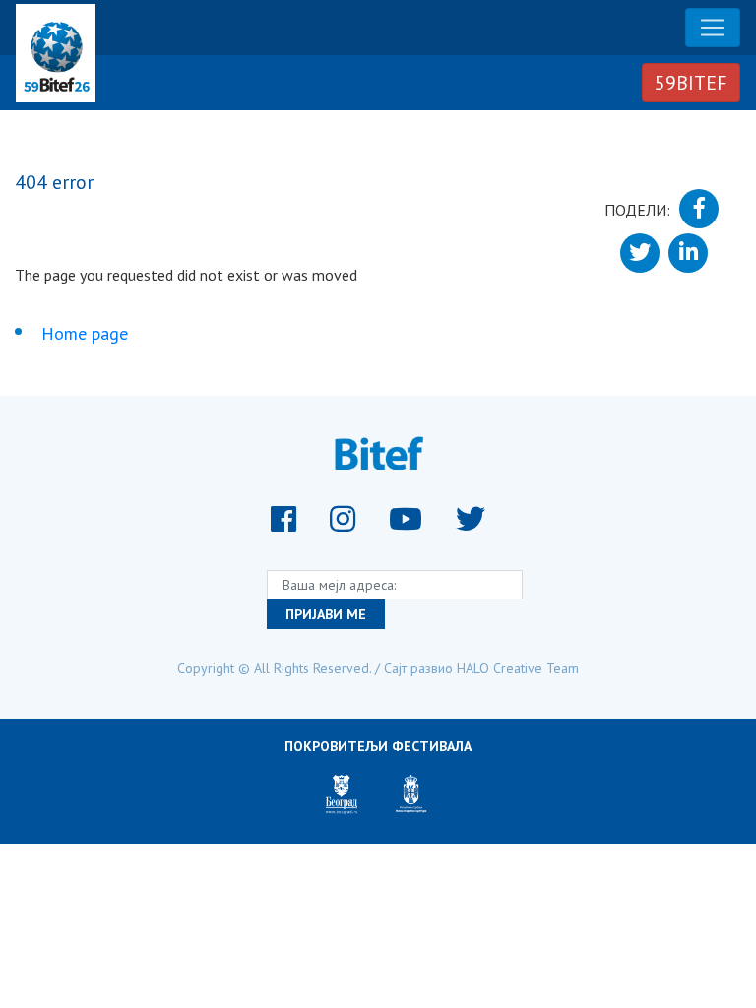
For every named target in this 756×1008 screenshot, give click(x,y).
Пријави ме (325, 614)
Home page (84, 333)
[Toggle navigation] (712, 27)
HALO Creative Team (518, 668)
